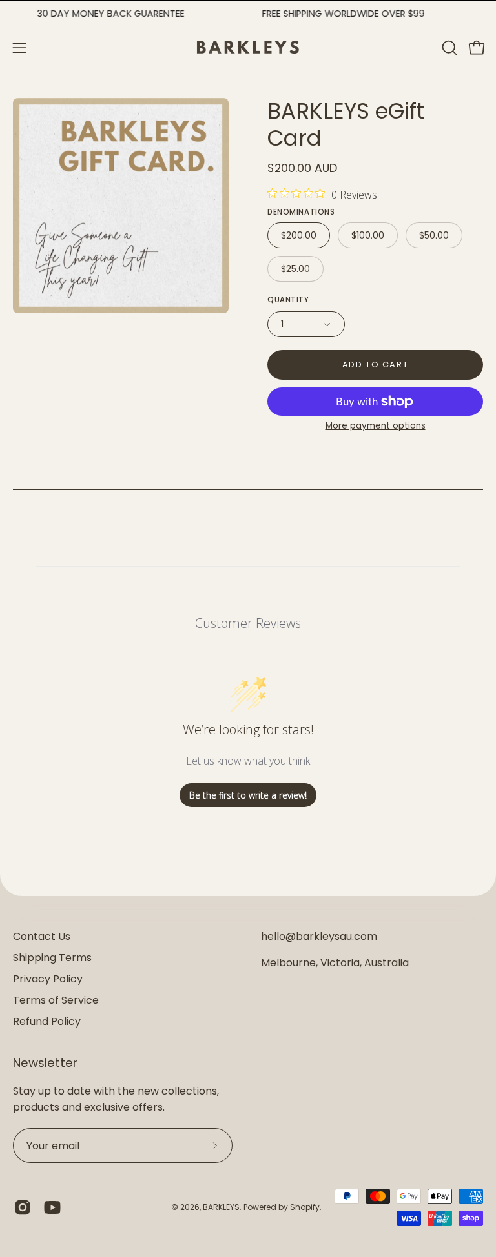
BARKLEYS (221, 1207)
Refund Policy (47, 1021)
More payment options (376, 426)
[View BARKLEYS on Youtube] (52, 1207)
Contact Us (41, 936)
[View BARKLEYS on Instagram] (22, 1207)
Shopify (305, 1207)
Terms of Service (56, 1000)
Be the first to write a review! (248, 795)
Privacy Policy (48, 978)
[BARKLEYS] (248, 47)
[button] (448, 48)
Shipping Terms (52, 957)
